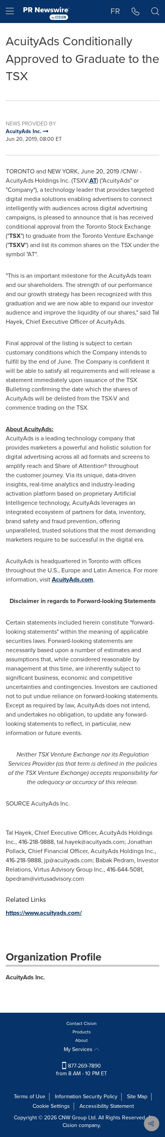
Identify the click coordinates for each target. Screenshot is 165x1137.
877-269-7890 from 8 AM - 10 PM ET (81, 1070)
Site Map (137, 1097)
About (81, 1040)
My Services (79, 1049)
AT (93, 180)
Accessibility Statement (106, 1106)
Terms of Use (29, 1097)
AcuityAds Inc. (25, 977)
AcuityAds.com (72, 579)
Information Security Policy (86, 1097)
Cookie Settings (51, 1106)
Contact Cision (81, 1023)
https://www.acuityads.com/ (44, 912)
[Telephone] (135, 11)
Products (82, 1031)
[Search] (155, 11)
